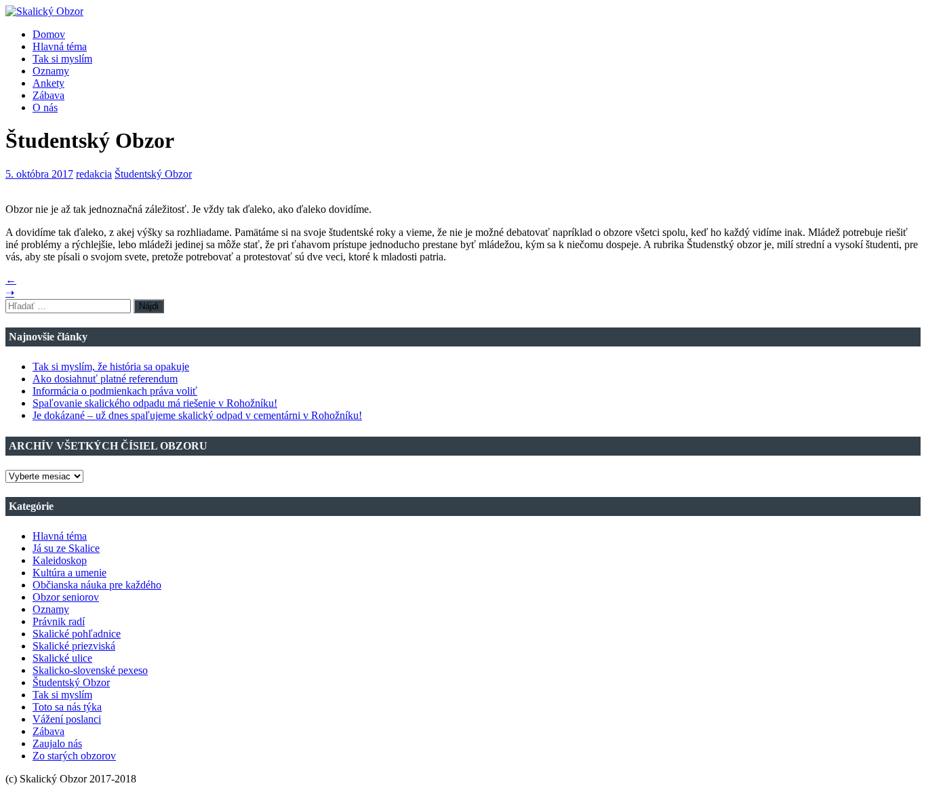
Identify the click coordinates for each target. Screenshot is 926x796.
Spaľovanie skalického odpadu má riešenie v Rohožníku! (155, 403)
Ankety (48, 83)
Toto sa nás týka (67, 707)
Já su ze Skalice (66, 548)
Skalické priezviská (74, 646)
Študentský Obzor (153, 174)
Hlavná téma (60, 46)
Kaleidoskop (60, 560)
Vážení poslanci (67, 719)
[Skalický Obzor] (44, 11)
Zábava (48, 95)
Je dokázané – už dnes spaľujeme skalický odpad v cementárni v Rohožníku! (197, 415)
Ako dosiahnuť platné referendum (105, 378)
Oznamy (51, 71)
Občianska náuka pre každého (97, 585)
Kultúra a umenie (69, 572)
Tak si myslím (62, 58)
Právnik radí (59, 621)
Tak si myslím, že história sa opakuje (111, 366)
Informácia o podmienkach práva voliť (115, 391)
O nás (45, 107)
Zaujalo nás (57, 743)
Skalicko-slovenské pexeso (90, 670)
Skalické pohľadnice (77, 633)
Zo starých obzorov (74, 755)
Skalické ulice (62, 658)
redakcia (94, 174)
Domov (49, 34)
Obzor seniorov (66, 597)
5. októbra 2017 (39, 174)
